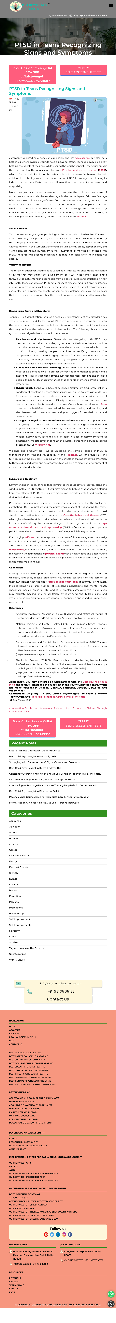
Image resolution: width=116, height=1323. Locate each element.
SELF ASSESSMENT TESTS (83, 70)
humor (13, 878)
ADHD (12, 1170)
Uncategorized (17, 954)
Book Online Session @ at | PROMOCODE (32, 74)
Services (14, 1033)
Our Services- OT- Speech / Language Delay (33, 1219)
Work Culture (17, 959)
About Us (14, 1030)
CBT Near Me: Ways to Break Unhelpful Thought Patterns (42, 779)
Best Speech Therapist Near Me (27, 1067)
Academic (15, 821)
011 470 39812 (40, 1264)
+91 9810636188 (59, 15)
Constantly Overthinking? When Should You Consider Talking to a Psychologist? (55, 773)
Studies (13, 942)
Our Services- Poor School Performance (33, 1173)
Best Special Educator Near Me (27, 1059)
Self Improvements (20, 925)
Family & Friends (18, 867)
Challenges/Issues (19, 855)
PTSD (102, 170)
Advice (13, 832)
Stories (13, 936)
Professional (16, 907)
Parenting (15, 896)
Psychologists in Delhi (22, 1037)
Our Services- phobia (21, 1208)
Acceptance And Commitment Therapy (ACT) (34, 1098)
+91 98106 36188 (61, 991)
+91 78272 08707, (73, 1260)
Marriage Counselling (22, 1115)
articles (13, 844)
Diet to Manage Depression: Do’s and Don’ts (34, 750)
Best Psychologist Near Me (25, 1052)
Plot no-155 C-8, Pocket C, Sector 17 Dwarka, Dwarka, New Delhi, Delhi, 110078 (33, 1255)
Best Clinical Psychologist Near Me (30, 1081)
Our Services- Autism (21, 1163)
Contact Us (58, 999)
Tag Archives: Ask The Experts (26, 948)
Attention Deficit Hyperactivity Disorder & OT (36, 1201)
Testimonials (16, 1285)
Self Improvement (19, 919)
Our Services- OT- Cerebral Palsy (28, 1204)
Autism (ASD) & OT (19, 1197)
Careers (14, 1281)
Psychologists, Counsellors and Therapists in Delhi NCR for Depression (49, 797)
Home (12, 1026)
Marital (13, 890)
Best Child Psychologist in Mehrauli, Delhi (32, 756)
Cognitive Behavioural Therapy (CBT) (30, 1105)
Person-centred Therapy (23, 1119)
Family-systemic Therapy (23, 1112)
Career (13, 850)
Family (13, 861)
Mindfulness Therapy (21, 1101)
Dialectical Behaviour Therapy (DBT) (30, 1123)
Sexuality (14, 931)
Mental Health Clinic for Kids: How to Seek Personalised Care (44, 802)
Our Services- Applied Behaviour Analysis (33, 1180)
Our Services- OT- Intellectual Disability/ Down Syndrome (43, 1212)
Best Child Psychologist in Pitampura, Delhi (34, 791)
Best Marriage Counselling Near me (30, 1077)
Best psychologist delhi (63, 581)
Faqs (12, 1292)
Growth (13, 873)
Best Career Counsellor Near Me (28, 1056)
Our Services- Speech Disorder (27, 1177)
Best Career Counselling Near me (28, 1070)
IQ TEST (13, 1138)
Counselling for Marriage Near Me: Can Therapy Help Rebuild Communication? (54, 785)
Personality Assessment (23, 1142)
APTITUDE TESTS (17, 1149)
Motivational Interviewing (24, 1108)
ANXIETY (13, 1166)
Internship (15, 1278)
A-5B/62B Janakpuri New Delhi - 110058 (82, 1253)
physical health (54, 553)
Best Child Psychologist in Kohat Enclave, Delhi (36, 768)
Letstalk (14, 884)
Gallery (13, 1288)
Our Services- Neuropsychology (28, 1145)
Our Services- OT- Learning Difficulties (31, 1215)
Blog (12, 1040)
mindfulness (16, 549)
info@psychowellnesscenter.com (90, 15)
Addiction (14, 826)
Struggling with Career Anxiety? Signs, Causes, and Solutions (44, 762)
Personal (14, 902)
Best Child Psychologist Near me (28, 1074)
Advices (13, 838)
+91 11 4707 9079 (94, 1260)
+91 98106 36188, (22, 1264)
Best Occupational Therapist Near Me (31, 1063)
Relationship (16, 913)
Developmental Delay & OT (24, 1194)
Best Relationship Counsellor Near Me (32, 1084)
